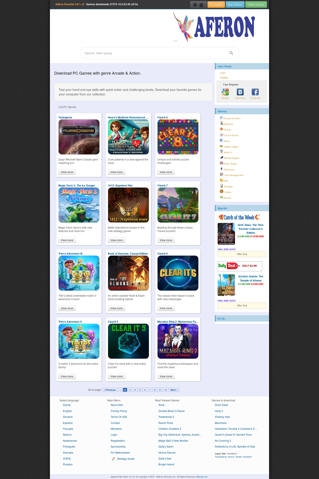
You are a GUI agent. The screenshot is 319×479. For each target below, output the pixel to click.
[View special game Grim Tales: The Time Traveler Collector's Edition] (226, 234)
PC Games (216, 4)
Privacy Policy (119, 411)
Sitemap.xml (201, 476)
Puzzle (227, 129)
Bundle (227, 197)
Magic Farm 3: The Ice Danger (76, 185)
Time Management (233, 175)
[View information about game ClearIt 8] (178, 153)
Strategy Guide (125, 458)
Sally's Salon (166, 446)
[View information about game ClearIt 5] (128, 358)
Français (68, 428)
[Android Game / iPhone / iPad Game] (198, 4)
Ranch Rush (165, 423)
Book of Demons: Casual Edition (128, 253)
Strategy (228, 186)
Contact (115, 423)
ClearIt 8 (162, 117)
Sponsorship (118, 446)
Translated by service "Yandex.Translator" (233, 456)
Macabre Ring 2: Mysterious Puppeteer (181, 322)
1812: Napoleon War (120, 185)
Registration (118, 440)
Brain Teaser (230, 163)
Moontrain (221, 423)
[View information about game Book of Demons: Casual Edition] (128, 289)
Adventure (229, 169)
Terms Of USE (119, 417)
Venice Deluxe (167, 452)
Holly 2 (219, 411)
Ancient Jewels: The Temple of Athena (250, 278)
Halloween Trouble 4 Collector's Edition (238, 428)
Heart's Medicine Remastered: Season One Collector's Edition (146, 117)
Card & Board (230, 135)
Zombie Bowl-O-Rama (171, 411)
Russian (68, 464)
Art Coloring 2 (223, 440)
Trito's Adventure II (70, 322)
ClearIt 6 (162, 253)
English (67, 411)
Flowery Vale (222, 417)
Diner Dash (221, 405)
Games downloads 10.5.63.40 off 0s (96, 4)
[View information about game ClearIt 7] (178, 221)
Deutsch (68, 417)
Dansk (67, 405)
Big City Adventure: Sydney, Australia (180, 434)
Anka (161, 405)
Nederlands (70, 440)
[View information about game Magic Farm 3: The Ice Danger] (79, 221)
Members (116, 428)
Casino (227, 192)
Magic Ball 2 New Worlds (173, 440)
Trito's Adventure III (70, 253)
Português (69, 446)
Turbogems (65, 117)
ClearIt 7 (162, 185)
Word (226, 141)
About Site (117, 405)
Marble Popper (231, 158)
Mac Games (235, 4)
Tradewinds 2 (166, 417)
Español (68, 423)
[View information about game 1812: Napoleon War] (128, 221)
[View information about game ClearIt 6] (178, 289)
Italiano (67, 434)
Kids (225, 180)
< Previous (110, 389)
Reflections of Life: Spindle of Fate (235, 446)
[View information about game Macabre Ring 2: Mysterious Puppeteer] (178, 358)
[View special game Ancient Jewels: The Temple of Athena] (226, 285)
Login (222, 72)
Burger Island (166, 464)
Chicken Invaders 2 (169, 428)
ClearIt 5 (113, 322)
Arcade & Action (231, 118)
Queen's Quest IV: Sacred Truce (233, 434)
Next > (174, 389)
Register (224, 77)
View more (67, 172)
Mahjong (228, 124)
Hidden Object (230, 146)
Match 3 (227, 152)
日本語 (67, 458)
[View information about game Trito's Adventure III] (79, 289)
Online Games (256, 4)
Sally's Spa (164, 458)
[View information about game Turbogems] (79, 153)
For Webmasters (120, 452)
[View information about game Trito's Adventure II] (79, 358)
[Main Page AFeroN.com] (215, 27)
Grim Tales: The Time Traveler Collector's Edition (251, 229)
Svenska (68, 452)
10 (165, 389)
